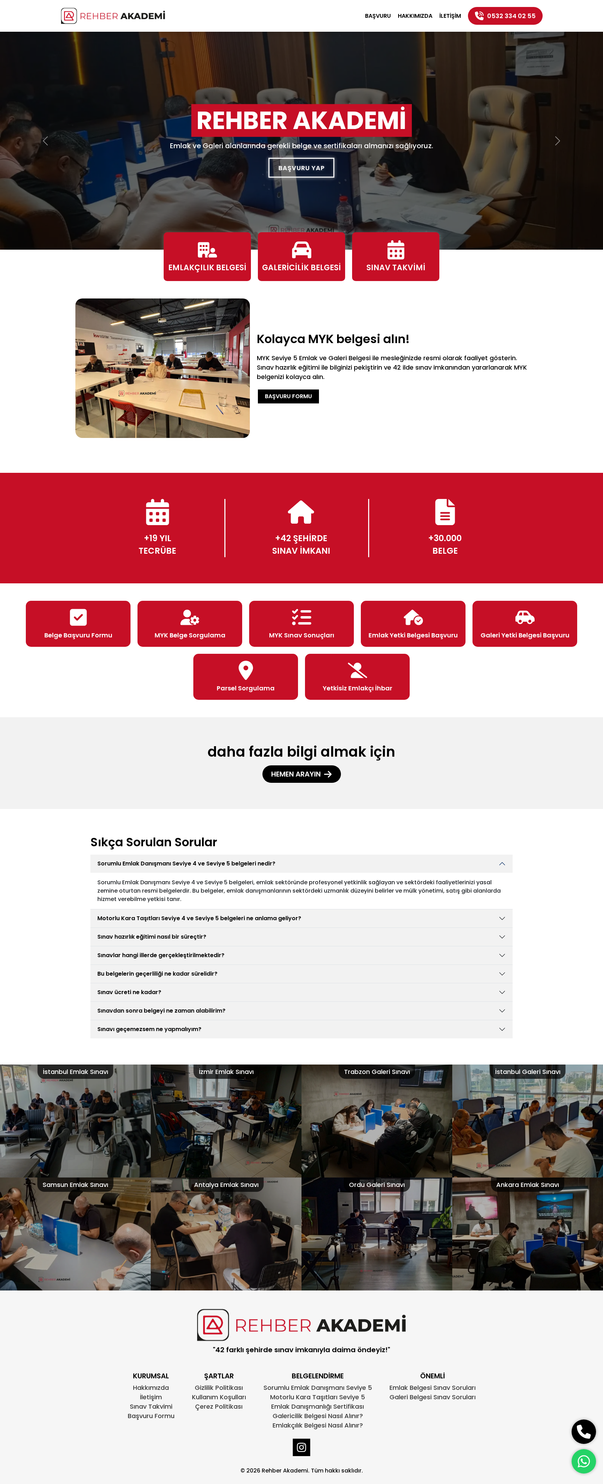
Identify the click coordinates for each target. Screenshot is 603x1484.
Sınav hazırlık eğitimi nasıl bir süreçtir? (151, 937)
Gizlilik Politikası (219, 1387)
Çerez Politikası (219, 1406)
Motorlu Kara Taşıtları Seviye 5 (317, 1397)
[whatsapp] (584, 1461)
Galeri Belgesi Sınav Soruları (432, 1397)
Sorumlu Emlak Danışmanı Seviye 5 (317, 1387)
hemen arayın (296, 774)
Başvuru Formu (288, 396)
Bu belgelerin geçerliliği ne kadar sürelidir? (157, 974)
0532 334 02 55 (511, 16)
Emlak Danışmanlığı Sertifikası (317, 1406)
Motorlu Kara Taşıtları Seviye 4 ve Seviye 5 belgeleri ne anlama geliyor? (199, 918)
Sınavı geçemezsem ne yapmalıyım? (149, 1029)
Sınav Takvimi (151, 1406)
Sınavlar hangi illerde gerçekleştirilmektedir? (160, 955)
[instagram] (301, 1447)
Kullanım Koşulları (219, 1397)
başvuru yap (301, 167)
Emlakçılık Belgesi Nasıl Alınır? (318, 1425)
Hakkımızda (415, 16)
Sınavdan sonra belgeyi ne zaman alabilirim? (161, 1011)
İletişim (450, 16)
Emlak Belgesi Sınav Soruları (432, 1387)
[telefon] (584, 1431)
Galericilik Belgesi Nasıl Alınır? (318, 1415)
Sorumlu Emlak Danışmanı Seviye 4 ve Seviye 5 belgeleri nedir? (186, 864)
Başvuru (378, 16)
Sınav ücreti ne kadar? (129, 992)
